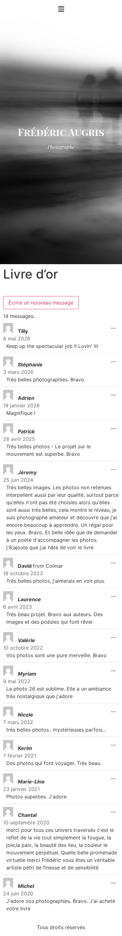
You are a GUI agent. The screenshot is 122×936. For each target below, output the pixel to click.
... (115, 325)
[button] (61, 9)
